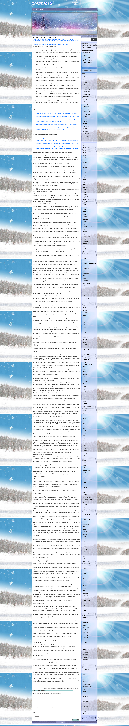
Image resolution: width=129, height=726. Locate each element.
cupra (84, 319)
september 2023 (86, 135)
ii (83, 404)
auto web (85, 228)
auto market (85, 204)
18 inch (84, 155)
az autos (85, 249)
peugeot (85, 534)
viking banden (86, 649)
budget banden (86, 298)
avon (84, 246)
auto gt (84, 197)
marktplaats (85, 448)
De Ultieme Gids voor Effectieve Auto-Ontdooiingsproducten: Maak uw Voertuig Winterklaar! (61, 688)
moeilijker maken (63, 40)
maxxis (84, 455)
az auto (84, 248)
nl (83, 502)
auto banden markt (87, 192)
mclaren (85, 458)
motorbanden (86, 484)
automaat (85, 244)
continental (85, 313)
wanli (84, 676)
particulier (85, 532)
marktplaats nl (86, 450)
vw (83, 664)
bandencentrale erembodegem (89, 263)
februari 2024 (86, 126)
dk (83, 330)
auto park (85, 209)
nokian (84, 507)
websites (85, 681)
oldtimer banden (86, 522)
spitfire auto (85, 593)
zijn (84, 709)
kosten (84, 428)
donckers (85, 334)
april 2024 (85, 123)
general (84, 356)
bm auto (85, 292)
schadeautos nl (86, 581)
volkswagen (85, 652)
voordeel (85, 657)
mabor (84, 445)
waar (84, 672)
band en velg (86, 253)
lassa (84, 435)
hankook (85, 388)
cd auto (84, 307)
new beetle (85, 495)
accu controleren (46, 39)
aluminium (85, 175)
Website (34, 712)
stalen (84, 598)
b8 (83, 251)
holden (84, 398)
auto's (84, 229)
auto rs (84, 214)
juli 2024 (85, 118)
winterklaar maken (36, 44)
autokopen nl (86, 243)
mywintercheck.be (42, 2)
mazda (84, 457)
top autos (85, 610)
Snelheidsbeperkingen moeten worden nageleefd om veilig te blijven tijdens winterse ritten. (55, 146)
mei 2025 (85, 101)
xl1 (83, 703)
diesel (84, 327)
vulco (84, 662)
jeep (84, 413)
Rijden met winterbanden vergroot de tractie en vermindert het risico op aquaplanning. (54, 111)
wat (84, 679)
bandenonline (86, 268)
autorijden (52, 39)
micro (84, 472)
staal (84, 596)
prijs (84, 544)
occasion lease (86, 516)
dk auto (84, 332)
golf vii (84, 376)
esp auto (85, 344)
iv (83, 411)
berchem (85, 287)
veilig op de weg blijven (37, 43)
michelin (85, 468)
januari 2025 (86, 108)
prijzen (84, 546)
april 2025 (85, 103)
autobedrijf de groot (87, 238)
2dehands (85, 162)
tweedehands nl (86, 623)
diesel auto (85, 329)
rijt (83, 566)
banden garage (86, 256)
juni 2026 (85, 79)
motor (84, 482)
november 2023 (86, 131)
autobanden (85, 233)
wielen (84, 691)
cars (84, 305)
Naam (34, 708)
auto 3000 (85, 187)
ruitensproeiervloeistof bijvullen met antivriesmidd (47, 41)
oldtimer (85, 521)
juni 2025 (85, 99)
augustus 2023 (86, 136)
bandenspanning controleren (59, 39)
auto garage (85, 196)
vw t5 (84, 667)
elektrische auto (86, 340)
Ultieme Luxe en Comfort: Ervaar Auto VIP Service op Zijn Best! (89, 64)
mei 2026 (85, 81)
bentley (84, 285)
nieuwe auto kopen (87, 497)
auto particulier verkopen (88, 212)
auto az (84, 191)
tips (66, 41)
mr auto (85, 490)
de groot (85, 325)
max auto (85, 453)
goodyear (85, 381)
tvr (83, 620)
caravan (85, 303)
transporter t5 (86, 618)
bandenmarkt (86, 266)
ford (84, 347)
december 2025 (86, 89)
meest (84, 460)
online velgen (86, 524)
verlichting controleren (51, 43)
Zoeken (82, 36)
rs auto (84, 573)
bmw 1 (84, 295)
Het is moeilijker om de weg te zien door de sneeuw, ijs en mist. (49, 137)
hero (84, 394)
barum (84, 275)
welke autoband (86, 684)
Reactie (35, 695)
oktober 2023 (86, 133)
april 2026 (85, 82)
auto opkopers (86, 207)
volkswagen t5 (86, 654)
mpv (84, 485)
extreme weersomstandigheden (47, 40)
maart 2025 (85, 104)
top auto (85, 608)
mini (84, 477)
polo (84, 541)
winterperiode (49, 44)
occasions (85, 517)
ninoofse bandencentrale (88, 499)
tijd (83, 607)
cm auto (85, 310)
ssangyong (85, 595)
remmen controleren (70, 40)
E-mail (34, 710)
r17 (84, 556)
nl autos (85, 504)
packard (85, 531)
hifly (84, 396)
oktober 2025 (86, 92)
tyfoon (84, 625)
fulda (84, 352)
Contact (41, 9)
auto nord (85, 206)
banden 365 (85, 255)
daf (84, 322)
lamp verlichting (86, 431)
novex (84, 511)
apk (84, 177)
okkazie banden (86, 519)
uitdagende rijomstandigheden (73, 41)
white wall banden (87, 687)
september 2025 (86, 94)
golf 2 (84, 367)
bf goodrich (85, 288)
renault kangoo (86, 563)
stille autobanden (87, 600)
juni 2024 (85, 119)
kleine (84, 425)
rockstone (85, 570)
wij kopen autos (86, 696)
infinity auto (85, 410)
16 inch (84, 152)
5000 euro (85, 165)
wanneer (85, 677)
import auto (85, 408)
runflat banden (86, 575)
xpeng (84, 704)
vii (83, 645)
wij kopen (85, 693)
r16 (84, 554)
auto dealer (85, 194)
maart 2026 (85, 84)
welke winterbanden (87, 686)
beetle (84, 278)
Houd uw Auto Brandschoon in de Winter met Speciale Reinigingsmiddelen (48, 686)
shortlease (85, 586)
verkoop (85, 639)
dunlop (84, 335)
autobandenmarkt (87, 236)
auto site (85, 216)
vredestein (85, 659)
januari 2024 (86, 128)
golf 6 (84, 371)
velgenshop (85, 637)
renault (84, 561)
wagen (84, 674)
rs (83, 571)
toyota (84, 613)
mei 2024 (85, 121)
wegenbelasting (86, 682)
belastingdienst (86, 283)
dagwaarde (85, 324)
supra (84, 603)
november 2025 (86, 91)
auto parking (86, 211)
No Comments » (66, 44)
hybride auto (86, 401)
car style (85, 302)
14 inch (84, 148)
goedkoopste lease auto (88, 362)
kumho (84, 430)
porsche (85, 543)
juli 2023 (85, 138)
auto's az (85, 231)
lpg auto (85, 442)
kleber (84, 423)
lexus (84, 438)
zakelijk (84, 708)
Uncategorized (59, 44)
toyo (84, 612)
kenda (84, 420)
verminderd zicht (59, 43)
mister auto (85, 479)
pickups (84, 538)
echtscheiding (86, 337)
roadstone (85, 568)
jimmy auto (85, 415)
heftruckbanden (86, 393)
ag (83, 170)
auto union (85, 221)
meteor (84, 465)
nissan (84, 500)
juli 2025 (85, 97)
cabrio (84, 300)
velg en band (86, 632)
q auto (84, 553)
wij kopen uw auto (87, 698)
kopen (84, 426)
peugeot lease (86, 536)
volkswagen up (86, 655)
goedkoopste (86, 359)
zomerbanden (86, 713)
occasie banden (86, 514)
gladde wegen (56, 40)
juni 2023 (85, 140)
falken (84, 345)
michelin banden (86, 470)
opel (84, 526)
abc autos (85, 167)
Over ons (35, 9)
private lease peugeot (87, 549)
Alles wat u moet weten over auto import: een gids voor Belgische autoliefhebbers (88, 59)
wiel (84, 689)
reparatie (85, 564)
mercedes (85, 462)
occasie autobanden (87, 512)
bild (84, 290)
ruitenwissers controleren (61, 41)
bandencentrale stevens (88, 265)
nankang (85, 494)
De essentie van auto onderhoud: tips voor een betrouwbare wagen (87, 50)
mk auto (85, 480)
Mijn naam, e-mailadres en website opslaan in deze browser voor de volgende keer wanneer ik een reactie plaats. (55, 715)
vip (83, 650)
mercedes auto (86, 463)
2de (84, 160)
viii (83, 647)
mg (84, 467)
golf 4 (84, 369)
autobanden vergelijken (88, 234)
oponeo (84, 527)
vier (84, 644)
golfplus (85, 377)
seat (84, 583)
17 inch (84, 153)
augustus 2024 (86, 116)
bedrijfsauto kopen (87, 276)
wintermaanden (43, 44)
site (84, 590)
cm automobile (86, 312)
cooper (84, 315)
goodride (85, 379)
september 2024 (86, 114)
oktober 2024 (86, 113)
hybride (84, 399)
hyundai (85, 403)
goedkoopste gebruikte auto (89, 361)
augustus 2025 (86, 96)
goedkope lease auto (87, 364)
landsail (84, 433)
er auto (84, 342)
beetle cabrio (86, 280)
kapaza (84, 418)
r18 (84, 558)
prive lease (85, 551)
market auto (85, 447)
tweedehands (86, 622)
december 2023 (86, 129)
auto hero (85, 199)
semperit (85, 585)
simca (84, 588)
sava (84, 576)
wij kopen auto (86, 694)
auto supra (85, 219)
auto (84, 184)
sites (84, 591)
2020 (84, 158)
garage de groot (86, 354)
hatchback (85, 389)
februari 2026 (86, 86)
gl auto (84, 357)
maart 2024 (85, 124)
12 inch (84, 145)
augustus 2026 (86, 76)
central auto (85, 308)
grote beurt (85, 384)
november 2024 (86, 111)
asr (84, 180)
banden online (86, 258)
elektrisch (85, 339)
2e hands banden (87, 164)
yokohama (85, 706)
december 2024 (86, 109)
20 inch (84, 157)
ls (83, 443)
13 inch (84, 147)
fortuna (84, 351)
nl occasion (85, 506)
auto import (85, 201)
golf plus (85, 374)
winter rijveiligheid (74, 43)
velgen (84, 634)
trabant (84, 615)
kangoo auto (86, 416)
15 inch (84, 150)
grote (84, 383)
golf (84, 366)
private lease (86, 548)
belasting (85, 281)
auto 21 (84, 185)
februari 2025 (86, 106)
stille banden (86, 602)
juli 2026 (85, 77)
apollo (84, 179)
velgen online (86, 635)
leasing (84, 436)
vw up (84, 671)
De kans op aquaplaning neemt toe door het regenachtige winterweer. (50, 138)
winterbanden (86, 701)
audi (84, 182)
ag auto (84, 172)
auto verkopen (86, 224)
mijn (84, 474)
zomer (84, 711)
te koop (84, 605)
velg (84, 630)
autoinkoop (85, 241)
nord (84, 509)
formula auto (86, 349)
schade (84, 578)
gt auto (84, 386)
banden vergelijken (87, 261)
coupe (84, 317)
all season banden (87, 174)
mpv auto (85, 487)
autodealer (85, 239)
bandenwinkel (86, 273)
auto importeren (86, 202)
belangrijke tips (68, 39)
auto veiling (85, 223)
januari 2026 (86, 87)
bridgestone (85, 297)
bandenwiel (85, 271)
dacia (84, 320)
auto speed (85, 217)
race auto (85, 559)
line (84, 440)
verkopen (85, 642)
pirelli (84, 539)
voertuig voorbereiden (66, 43)
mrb (84, 492)
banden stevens (86, 260)
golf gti (84, 372)
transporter (85, 617)
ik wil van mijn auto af (87, 406)
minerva (85, 475)
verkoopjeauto (86, 640)
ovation (84, 529)
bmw (84, 293)
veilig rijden (44, 43)
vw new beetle (86, 666)
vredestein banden (87, 661)
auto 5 (84, 189)
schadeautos (86, 580)
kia (83, 421)
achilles (84, 169)
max (84, 452)
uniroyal (85, 629)
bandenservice (86, 270)
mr (83, 489)
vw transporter (86, 669)
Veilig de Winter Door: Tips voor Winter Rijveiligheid (46, 37)
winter (84, 699)
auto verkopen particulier (88, 226)
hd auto (84, 391)
